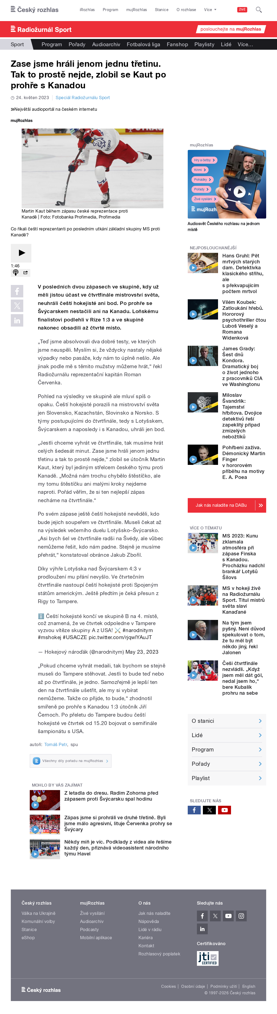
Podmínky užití (223, 986)
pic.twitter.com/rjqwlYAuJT (120, 637)
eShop (28, 937)
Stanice (162, 10)
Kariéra (145, 937)
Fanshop (177, 44)
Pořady (77, 44)
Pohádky (200, 180)
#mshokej (49, 637)
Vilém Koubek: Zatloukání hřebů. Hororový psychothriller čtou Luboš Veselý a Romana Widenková (244, 320)
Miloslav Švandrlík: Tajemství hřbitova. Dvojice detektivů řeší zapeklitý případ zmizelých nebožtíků (242, 415)
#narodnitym (138, 630)
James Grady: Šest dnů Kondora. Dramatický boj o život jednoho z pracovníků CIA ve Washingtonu (242, 366)
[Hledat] (259, 9)
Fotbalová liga (143, 44)
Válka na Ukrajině (38, 913)
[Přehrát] (21, 253)
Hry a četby (202, 160)
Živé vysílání (203, 199)
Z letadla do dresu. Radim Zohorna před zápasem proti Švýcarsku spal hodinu (111, 796)
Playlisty (204, 44)
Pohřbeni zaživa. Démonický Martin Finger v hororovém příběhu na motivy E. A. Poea (243, 462)
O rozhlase (186, 10)
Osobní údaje (193, 986)
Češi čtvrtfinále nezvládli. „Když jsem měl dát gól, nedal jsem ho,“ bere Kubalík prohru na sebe (242, 678)
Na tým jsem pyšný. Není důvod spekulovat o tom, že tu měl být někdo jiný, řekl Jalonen (243, 637)
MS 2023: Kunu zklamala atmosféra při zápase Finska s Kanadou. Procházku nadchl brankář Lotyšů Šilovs (243, 556)
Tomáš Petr (55, 744)
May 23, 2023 (142, 652)
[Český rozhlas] (34, 9)
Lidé (226, 44)
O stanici (203, 721)
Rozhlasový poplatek (159, 953)
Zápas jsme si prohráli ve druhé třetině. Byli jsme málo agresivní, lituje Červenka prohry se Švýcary (118, 823)
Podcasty (89, 929)
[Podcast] (16, 273)
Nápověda (148, 921)
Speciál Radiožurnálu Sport (83, 97)
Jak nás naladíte (154, 913)
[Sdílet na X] (17, 306)
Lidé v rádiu (150, 929)
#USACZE (75, 637)
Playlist (201, 778)
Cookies (168, 986)
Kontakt (146, 945)
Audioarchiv (106, 44)
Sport (17, 44)
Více (245, 44)
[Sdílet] (25, 273)
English (248, 986)
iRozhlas (87, 10)
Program (110, 10)
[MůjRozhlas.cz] (21, 121)
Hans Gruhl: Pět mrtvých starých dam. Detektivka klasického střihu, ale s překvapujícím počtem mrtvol (242, 273)
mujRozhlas (136, 10)
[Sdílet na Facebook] (17, 291)
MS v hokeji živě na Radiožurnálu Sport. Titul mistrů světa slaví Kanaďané (243, 600)
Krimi (198, 170)
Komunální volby (38, 921)
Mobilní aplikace (96, 937)
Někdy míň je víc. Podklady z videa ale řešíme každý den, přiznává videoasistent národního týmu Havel (118, 848)
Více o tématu (206, 528)
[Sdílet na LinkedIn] (17, 320)
